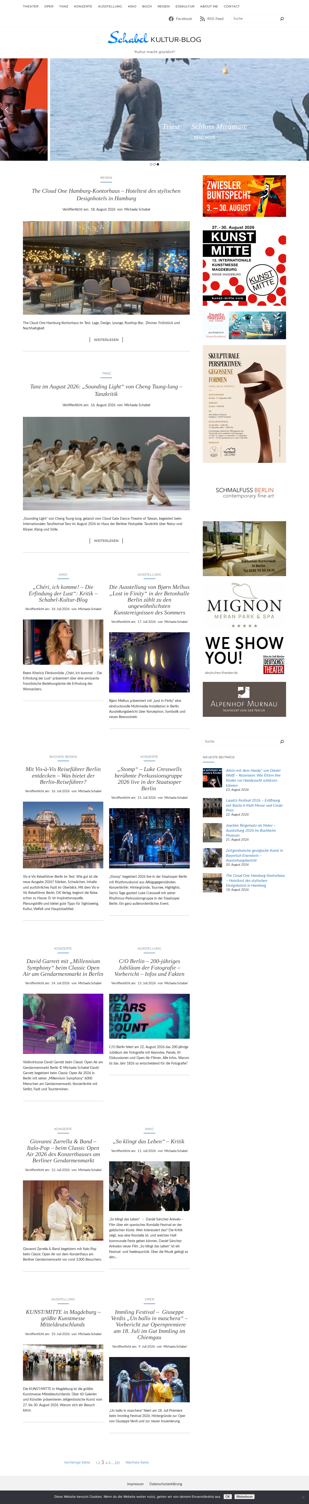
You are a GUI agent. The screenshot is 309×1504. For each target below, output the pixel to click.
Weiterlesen (108, 339)
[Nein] (303, 1497)
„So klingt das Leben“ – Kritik (149, 1141)
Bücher (56, 757)
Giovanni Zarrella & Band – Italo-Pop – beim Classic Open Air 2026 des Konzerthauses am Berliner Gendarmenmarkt (63, 1151)
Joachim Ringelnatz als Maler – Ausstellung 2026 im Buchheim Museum (251, 831)
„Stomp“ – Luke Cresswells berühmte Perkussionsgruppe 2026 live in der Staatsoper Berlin (149, 778)
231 (117, 1463)
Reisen (106, 178)
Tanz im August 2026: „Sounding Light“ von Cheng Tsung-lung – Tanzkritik (106, 390)
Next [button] (302, 109)
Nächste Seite (137, 1462)
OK (227, 1496)
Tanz (106, 373)
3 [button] (158, 164)
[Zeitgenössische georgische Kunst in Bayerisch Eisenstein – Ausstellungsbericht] (212, 858)
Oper (149, 1299)
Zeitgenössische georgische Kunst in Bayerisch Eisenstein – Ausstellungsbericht (254, 856)
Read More (154, 137)
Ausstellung (149, 574)
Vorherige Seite (77, 1462)
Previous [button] (6, 109)
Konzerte (149, 757)
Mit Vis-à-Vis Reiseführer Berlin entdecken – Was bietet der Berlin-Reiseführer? (63, 775)
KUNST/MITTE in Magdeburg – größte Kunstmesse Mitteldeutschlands (63, 1318)
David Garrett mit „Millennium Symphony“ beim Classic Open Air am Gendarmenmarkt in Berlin (63, 967)
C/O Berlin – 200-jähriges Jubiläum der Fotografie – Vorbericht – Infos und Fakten (149, 967)
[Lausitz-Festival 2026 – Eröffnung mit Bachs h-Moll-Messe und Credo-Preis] (212, 808)
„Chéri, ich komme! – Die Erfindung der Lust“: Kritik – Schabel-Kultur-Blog (63, 593)
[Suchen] (282, 19)
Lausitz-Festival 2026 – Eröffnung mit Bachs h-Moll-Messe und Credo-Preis (255, 805)
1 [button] (151, 164)
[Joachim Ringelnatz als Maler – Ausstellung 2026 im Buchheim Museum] (212, 833)
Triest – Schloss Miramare (154, 126)
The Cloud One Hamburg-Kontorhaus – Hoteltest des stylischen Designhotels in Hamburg (106, 194)
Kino (63, 574)
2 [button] (154, 164)
